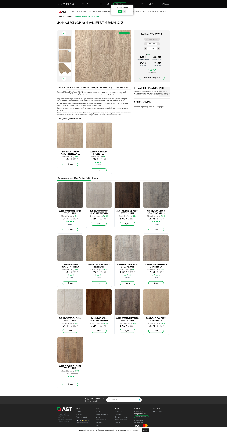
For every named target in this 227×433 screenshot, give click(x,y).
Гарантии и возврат (108, 12)
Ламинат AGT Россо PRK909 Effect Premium (127, 212)
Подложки (103, 87)
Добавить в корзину (152, 77)
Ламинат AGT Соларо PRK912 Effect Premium (86, 16)
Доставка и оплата (121, 87)
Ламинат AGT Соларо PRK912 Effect (98, 153)
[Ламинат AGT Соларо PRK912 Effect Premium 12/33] (103, 56)
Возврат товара (119, 411)
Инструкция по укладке (121, 417)
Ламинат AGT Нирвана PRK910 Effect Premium (156, 212)
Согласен (145, 430)
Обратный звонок (87, 4)
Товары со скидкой (81, 417)
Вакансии (117, 423)
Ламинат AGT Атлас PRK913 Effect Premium (99, 265)
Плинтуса (94, 87)
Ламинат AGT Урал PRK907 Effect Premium (156, 319)
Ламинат (69, 16)
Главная (73, 12)
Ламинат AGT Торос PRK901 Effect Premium (70, 212)
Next (66, 80)
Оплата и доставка (136, 12)
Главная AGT (61, 16)
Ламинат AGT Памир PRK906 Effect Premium (127, 319)
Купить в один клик (153, 39)
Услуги (111, 87)
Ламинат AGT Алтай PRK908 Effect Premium (70, 367)
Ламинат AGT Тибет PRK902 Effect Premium (156, 265)
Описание (61, 87)
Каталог (79, 12)
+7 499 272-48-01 (139, 411)
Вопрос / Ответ (87, 12)
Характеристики (73, 87)
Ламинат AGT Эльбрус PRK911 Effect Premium (70, 265)
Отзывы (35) (85, 87)
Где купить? (97, 12)
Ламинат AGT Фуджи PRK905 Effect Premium (99, 319)
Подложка (150, 12)
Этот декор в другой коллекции (69, 119)
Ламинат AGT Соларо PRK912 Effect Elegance (70, 153)
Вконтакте (158, 411)
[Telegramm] (107, 4)
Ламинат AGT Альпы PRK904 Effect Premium (70, 319)
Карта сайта (118, 414)
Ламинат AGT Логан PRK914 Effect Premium (127, 265)
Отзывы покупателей (121, 420)
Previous (66, 34)
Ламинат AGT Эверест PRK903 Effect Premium (99, 212)
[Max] (101, 4)
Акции (157, 12)
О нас (144, 12)
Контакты (163, 12)
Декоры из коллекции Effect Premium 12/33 (74, 178)
